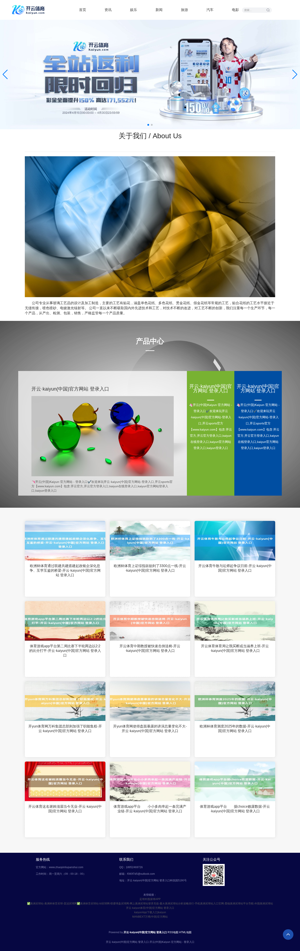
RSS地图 (173, 932)
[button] (295, 74)
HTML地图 (185, 932)
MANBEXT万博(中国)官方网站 (150, 916)
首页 (82, 10)
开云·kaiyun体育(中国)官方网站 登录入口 (150, 907)
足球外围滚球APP (150, 899)
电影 (235, 10)
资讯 (108, 10)
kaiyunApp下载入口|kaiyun (150, 912)
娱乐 (133, 10)
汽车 (209, 10)
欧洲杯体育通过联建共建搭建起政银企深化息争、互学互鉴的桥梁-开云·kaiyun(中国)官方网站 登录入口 (65, 570)
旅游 (184, 10)
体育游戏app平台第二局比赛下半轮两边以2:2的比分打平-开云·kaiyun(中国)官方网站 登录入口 (65, 650)
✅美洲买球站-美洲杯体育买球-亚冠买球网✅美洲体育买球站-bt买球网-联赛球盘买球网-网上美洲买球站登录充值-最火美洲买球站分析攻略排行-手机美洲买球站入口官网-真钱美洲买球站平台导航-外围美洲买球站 (150, 903)
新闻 (159, 10)
